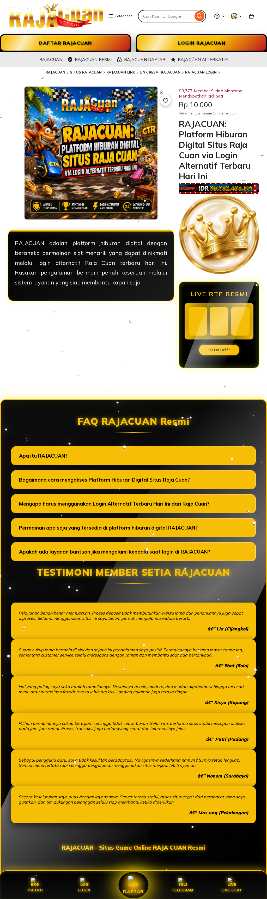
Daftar (133, 891)
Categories (123, 16)
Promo (35, 890)
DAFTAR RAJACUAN (65, 43)
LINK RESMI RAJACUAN (160, 72)
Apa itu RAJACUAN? (43, 456)
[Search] (199, 16)
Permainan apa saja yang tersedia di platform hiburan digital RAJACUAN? (108, 528)
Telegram (182, 890)
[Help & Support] (219, 16)
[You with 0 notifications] (236, 16)
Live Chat (231, 890)
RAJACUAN (55, 72)
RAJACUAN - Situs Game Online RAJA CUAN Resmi (133, 847)
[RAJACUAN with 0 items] (251, 16)
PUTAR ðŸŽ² (219, 350)
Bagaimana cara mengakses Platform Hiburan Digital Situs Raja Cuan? (104, 480)
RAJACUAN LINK (120, 72)
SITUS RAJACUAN (86, 72)
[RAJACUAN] (56, 26)
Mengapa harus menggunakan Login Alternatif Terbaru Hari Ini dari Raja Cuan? (114, 504)
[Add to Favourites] (165, 100)
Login (84, 890)
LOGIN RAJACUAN (201, 43)
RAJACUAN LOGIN (201, 72)
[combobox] (165, 16)
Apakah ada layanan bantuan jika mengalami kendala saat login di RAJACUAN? (114, 552)
